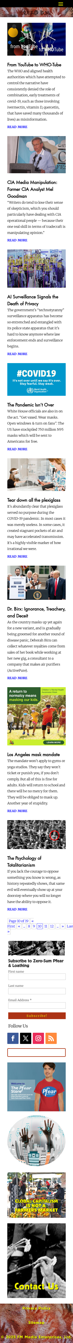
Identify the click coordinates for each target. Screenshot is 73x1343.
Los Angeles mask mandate (33, 754)
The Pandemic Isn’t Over (30, 405)
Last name (15, 986)
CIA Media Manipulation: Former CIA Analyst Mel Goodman (32, 189)
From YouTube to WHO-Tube (34, 64)
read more (17, 126)
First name (16, 971)
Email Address (20, 1000)
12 (52, 926)
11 (45, 926)
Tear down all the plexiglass (33, 500)
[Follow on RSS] (51, 1038)
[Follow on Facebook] (13, 1038)
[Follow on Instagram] (38, 1038)
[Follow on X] (25, 1038)
